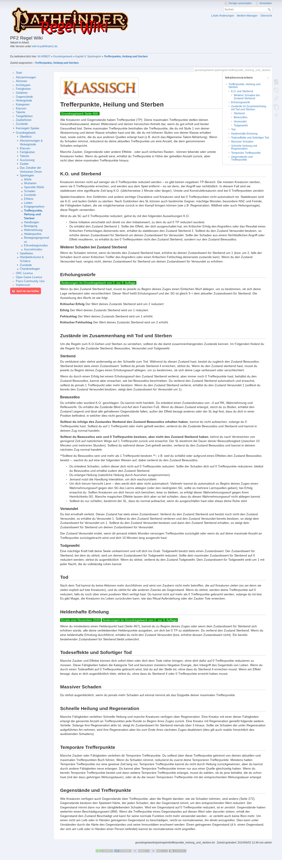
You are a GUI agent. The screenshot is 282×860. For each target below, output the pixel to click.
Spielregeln (27, 175)
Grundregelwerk (62, 56)
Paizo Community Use (30, 281)
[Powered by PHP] (123, 850)
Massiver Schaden (242, 141)
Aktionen (21, 81)
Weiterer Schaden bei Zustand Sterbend (247, 97)
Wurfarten (30, 183)
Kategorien (23, 104)
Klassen (21, 108)
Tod (233, 129)
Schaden (29, 191)
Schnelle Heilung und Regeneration (244, 147)
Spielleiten (26, 253)
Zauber (24, 163)
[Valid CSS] (159, 850)
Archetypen (23, 85)
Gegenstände (24, 96)
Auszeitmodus (33, 249)
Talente (20, 112)
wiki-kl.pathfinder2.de (45, 46)
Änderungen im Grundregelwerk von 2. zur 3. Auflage (98, 283)
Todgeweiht (241, 125)
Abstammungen (26, 77)
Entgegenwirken (34, 206)
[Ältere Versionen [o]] (276, 90)
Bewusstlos (240, 117)
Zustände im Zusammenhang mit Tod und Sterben (248, 108)
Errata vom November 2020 (80, 620)
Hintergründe (24, 100)
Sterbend (239, 113)
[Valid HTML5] (141, 850)
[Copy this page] (276, 107)
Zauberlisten (24, 120)
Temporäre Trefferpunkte (246, 152)
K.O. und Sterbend (242, 91)
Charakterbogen (30, 268)
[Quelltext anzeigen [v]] (276, 81)
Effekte (28, 198)
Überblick (26, 136)
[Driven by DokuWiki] (177, 850)
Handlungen (31, 222)
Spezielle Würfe (34, 187)
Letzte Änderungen (222, 15)
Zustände (22, 124)
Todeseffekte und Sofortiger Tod (250, 137)
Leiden (28, 202)
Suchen (270, 9)
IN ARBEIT (44, 56)
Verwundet (240, 121)
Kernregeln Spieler (27, 128)
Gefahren (22, 92)
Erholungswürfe (240, 102)
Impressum (23, 285)
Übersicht (266, 15)
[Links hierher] (276, 98)
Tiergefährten (24, 116)
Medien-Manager (247, 15)
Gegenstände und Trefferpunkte (242, 158)
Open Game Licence (29, 277)
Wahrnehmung (33, 230)
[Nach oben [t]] (276, 115)
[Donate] (104, 850)
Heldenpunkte (32, 234)
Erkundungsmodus (36, 245)
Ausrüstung (27, 160)
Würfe (28, 179)
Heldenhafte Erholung (244, 133)
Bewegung (30, 226)
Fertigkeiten (23, 88)
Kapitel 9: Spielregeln (88, 56)
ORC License (24, 273)
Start (19, 72)
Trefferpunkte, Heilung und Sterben (126, 56)
